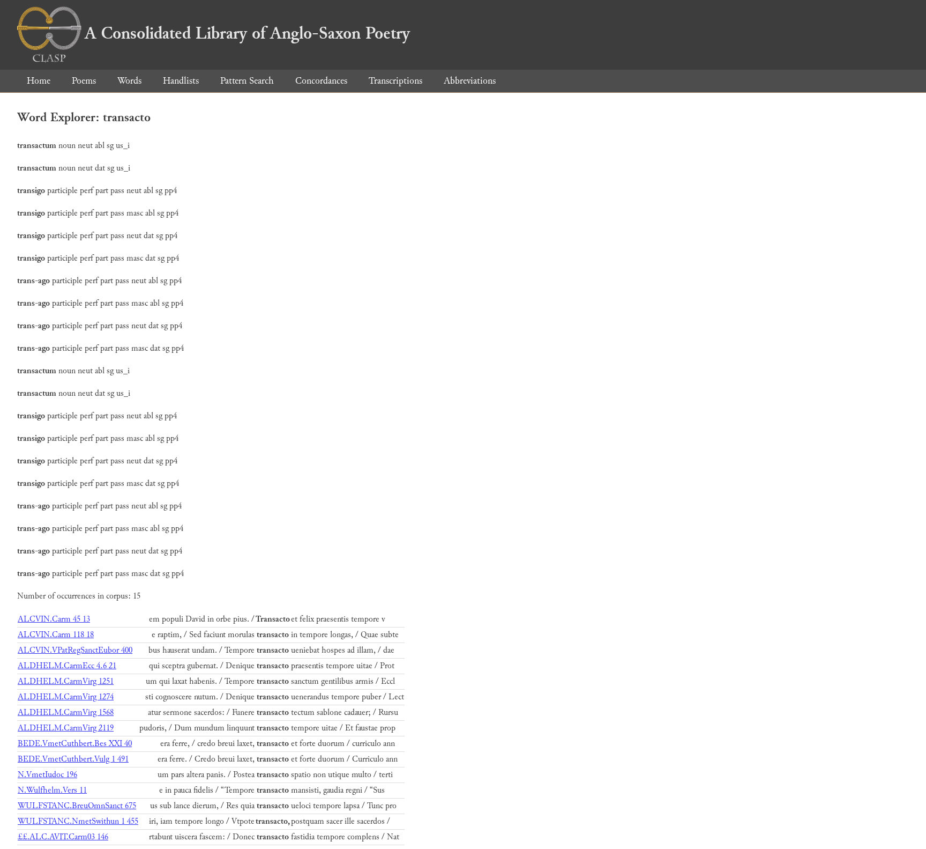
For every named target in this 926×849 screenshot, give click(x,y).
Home (38, 80)
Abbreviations (470, 80)
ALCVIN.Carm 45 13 (54, 619)
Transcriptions (395, 80)
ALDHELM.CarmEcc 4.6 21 (67, 666)
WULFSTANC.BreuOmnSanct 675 (77, 806)
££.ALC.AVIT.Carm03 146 (63, 837)
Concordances (321, 80)
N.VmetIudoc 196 (47, 775)
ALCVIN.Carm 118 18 (56, 635)
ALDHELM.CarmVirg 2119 (66, 728)
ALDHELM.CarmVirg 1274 (66, 697)
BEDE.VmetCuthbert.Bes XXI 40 (75, 743)
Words (129, 80)
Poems (84, 80)
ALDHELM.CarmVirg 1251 (66, 681)
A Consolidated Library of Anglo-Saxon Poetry (247, 33)
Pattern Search (247, 80)
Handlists (181, 80)
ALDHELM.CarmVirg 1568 (66, 712)
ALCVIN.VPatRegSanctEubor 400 (75, 650)
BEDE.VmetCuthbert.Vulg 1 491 (73, 759)
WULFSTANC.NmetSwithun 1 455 (78, 821)
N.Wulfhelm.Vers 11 (52, 790)
